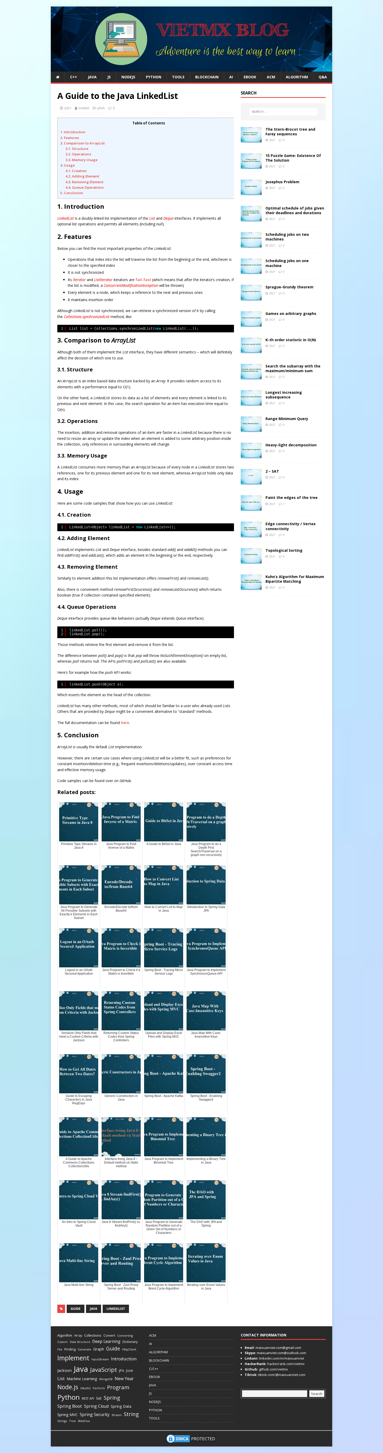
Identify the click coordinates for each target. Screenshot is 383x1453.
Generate (84, 1349)
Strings (62, 1421)
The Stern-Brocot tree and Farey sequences (290, 131)
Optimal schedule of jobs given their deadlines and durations (294, 210)
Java (93, 1308)
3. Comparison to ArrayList (82, 143)
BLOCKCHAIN (207, 76)
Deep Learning (106, 1341)
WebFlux (84, 1421)
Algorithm (64, 1335)
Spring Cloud (96, 1406)
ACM (271, 76)
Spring (112, 1397)
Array (78, 1335)
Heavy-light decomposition (291, 444)
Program (118, 1387)
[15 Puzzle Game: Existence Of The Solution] (251, 165)
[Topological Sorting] (251, 560)
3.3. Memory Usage (81, 159)
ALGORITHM (297, 76)
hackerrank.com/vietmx (286, 1363)
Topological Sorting (283, 550)
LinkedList (65, 218)
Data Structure (80, 1342)
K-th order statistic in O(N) (290, 339)
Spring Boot (69, 1406)
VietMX (83, 108)
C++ (73, 76)
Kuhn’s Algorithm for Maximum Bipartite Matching (294, 579)
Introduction (124, 1359)
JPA (121, 1370)
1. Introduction (72, 132)
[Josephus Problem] (251, 192)
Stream (117, 1415)
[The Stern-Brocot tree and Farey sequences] (251, 139)
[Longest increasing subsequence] (251, 402)
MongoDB (106, 1379)
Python (68, 1397)
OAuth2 (85, 1388)
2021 (67, 108)
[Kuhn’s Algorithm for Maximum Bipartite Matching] (251, 586)
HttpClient (129, 1349)
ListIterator (103, 279)
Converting (125, 1335)
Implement (73, 1358)
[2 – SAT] (251, 481)
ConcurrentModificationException (131, 285)
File (59, 1349)
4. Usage (67, 165)
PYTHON (153, 76)
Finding (70, 1349)
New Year (124, 1378)
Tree (72, 1421)
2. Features (69, 137)
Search (316, 1393)
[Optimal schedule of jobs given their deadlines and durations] (251, 218)
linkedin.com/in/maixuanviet (281, 1358)
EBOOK (250, 76)
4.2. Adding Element (82, 176)
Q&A (323, 76)
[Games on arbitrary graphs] (251, 323)
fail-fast (143, 279)
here (125, 722)
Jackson (64, 1370)
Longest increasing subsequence (283, 394)
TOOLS (178, 76)
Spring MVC (67, 1414)
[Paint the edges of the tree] (251, 507)
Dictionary (130, 1342)
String (131, 1414)
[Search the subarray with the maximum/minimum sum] (251, 376)
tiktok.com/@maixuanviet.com (281, 1374)
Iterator (79, 279)
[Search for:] (283, 111)
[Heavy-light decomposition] (251, 455)
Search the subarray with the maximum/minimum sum (292, 368)
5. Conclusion (71, 193)
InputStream (100, 1359)
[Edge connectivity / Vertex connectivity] (251, 534)
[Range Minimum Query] (251, 429)
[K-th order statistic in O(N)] (251, 349)
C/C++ (153, 1368)
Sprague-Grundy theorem (289, 286)
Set (99, 1398)
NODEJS (128, 76)
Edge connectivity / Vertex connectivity (290, 526)
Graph (98, 1349)
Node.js (67, 1387)
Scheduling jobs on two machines (287, 237)
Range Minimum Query (286, 418)
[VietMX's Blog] (191, 68)
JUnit (129, 1370)
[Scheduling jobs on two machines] (251, 244)
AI (231, 76)
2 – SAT (272, 471)
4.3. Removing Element (84, 182)
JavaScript (103, 1370)
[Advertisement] (349, 85)
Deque (168, 218)
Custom (62, 1342)
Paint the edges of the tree (291, 497)
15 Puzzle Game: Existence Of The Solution (293, 158)
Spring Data (121, 1406)
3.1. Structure (76, 148)
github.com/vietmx (273, 1369)
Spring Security (94, 1414)
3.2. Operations (78, 154)
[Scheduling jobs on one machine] (251, 271)
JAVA (92, 76)
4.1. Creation (76, 170)
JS (109, 76)
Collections (92, 1335)
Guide (76, 1308)
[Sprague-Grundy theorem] (251, 297)
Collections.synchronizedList (86, 316)
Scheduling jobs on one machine (287, 263)
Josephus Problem (282, 181)
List (152, 218)
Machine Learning (82, 1378)
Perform (99, 1388)
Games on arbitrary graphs (290, 313)
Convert (109, 1335)
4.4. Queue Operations (84, 187)
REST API (88, 1398)
